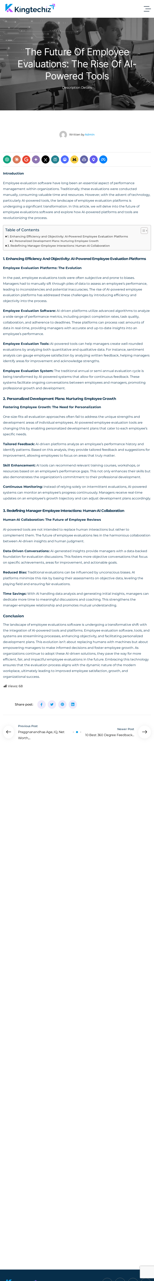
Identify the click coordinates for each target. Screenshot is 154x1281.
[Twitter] (52, 704)
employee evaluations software (56, 625)
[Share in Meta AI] (103, 159)
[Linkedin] (73, 704)
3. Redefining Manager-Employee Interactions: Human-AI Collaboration (58, 246)
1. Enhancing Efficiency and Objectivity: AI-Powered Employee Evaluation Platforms (67, 236)
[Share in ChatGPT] (7, 159)
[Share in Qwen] (94, 159)
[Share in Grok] (46, 159)
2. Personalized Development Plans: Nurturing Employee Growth (55, 240)
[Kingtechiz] (30, 9)
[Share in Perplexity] (55, 159)
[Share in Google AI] (26, 159)
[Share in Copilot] (84, 159)
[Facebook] (41, 704)
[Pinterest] (62, 704)
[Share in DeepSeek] (65, 159)
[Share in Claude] (17, 159)
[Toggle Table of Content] (142, 230)
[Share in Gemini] (36, 159)
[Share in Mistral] (74, 159)
